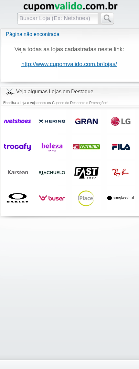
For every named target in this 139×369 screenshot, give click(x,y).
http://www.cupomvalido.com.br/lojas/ (69, 64)
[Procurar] (109, 20)
